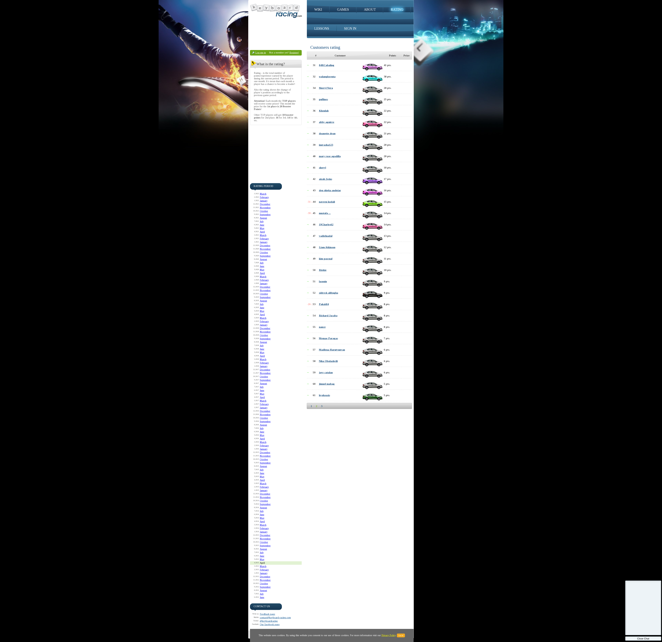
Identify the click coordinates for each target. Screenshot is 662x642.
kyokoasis (324, 395)
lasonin (323, 281)
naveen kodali (327, 201)
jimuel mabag (327, 383)
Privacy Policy (389, 635)
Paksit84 (324, 304)
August (263, 218)
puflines (323, 99)
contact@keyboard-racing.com (275, 617)
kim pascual (325, 258)
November (265, 207)
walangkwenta (327, 76)
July (262, 221)
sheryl (322, 167)
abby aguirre (326, 122)
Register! (294, 52)
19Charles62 (326, 224)
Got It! (401, 635)
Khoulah (324, 110)
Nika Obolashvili (328, 361)
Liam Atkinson (327, 247)
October (264, 211)
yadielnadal (325, 236)
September (265, 214)
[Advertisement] (276, 150)
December (265, 204)
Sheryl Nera (326, 88)
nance (322, 327)
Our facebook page (270, 624)
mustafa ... (325, 213)
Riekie (323, 270)
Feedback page (267, 614)
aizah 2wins (325, 179)
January (264, 201)
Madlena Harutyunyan (332, 349)
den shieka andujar (330, 190)
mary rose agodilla (330, 156)
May (262, 228)
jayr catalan (326, 372)
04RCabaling (326, 65)
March (263, 194)
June (262, 225)
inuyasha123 (326, 144)
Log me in (260, 52)
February (264, 197)
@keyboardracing (269, 621)
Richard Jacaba (328, 315)
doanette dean (327, 133)
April (262, 232)
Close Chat (643, 638)
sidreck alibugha (328, 292)
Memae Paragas (328, 338)
